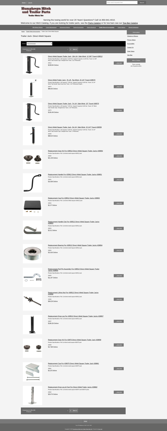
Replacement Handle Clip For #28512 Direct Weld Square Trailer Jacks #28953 (73, 222)
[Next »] (75, 49)
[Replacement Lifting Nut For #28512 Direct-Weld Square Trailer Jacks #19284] (32, 310)
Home (24, 2)
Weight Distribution (133, 27)
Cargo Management (51, 27)
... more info (119, 63)
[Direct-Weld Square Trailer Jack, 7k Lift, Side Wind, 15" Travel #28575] (32, 121)
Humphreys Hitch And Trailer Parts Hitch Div (82, 429)
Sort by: (24, 43)
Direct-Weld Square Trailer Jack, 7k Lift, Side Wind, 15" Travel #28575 (73, 104)
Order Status (130, 51)
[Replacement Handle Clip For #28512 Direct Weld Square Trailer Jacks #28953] (32, 239)
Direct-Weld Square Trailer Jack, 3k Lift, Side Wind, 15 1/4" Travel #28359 (75, 127)
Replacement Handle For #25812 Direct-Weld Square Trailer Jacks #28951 (75, 174)
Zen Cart (100, 429)
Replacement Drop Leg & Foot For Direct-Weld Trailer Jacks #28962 (72, 387)
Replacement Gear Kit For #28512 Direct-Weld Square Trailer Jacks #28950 (75, 151)
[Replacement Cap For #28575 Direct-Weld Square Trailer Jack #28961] (32, 381)
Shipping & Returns (132, 36)
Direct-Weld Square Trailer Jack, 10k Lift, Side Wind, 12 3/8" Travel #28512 (75, 56)
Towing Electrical (91, 27)
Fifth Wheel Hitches (37, 27)
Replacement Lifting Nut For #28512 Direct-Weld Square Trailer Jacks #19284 (73, 293)
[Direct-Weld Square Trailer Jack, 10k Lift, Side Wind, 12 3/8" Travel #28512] (32, 74)
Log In (30, 2)
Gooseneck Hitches (65, 27)
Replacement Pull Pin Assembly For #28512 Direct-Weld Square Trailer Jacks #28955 (73, 270)
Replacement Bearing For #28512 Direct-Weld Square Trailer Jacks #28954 (75, 245)
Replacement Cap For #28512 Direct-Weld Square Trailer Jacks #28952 (74, 198)
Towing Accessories (78, 27)
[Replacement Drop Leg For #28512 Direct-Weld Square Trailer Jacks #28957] (32, 333)
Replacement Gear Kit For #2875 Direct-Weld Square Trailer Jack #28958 (74, 340)
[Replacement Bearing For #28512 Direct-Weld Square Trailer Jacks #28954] (32, 263)
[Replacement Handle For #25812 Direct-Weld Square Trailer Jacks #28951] (32, 192)
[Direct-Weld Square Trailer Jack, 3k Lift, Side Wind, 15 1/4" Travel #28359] (32, 144)
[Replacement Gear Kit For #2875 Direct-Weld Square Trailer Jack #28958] (32, 357)
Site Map (129, 55)
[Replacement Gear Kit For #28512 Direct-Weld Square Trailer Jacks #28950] (32, 168)
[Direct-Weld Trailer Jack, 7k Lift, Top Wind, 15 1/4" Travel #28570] (32, 97)
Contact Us (130, 47)
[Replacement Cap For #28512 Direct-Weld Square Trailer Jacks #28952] (32, 215)
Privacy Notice (131, 40)
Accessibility (130, 43)
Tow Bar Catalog (130, 23)
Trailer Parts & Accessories (33, 31)
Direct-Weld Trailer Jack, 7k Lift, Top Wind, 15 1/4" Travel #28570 (71, 80)
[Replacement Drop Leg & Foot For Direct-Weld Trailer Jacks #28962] (32, 404)
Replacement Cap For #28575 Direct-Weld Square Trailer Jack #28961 (73, 363)
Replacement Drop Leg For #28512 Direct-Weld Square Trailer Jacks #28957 (75, 316)
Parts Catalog (94, 23)
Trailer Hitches (121, 27)
